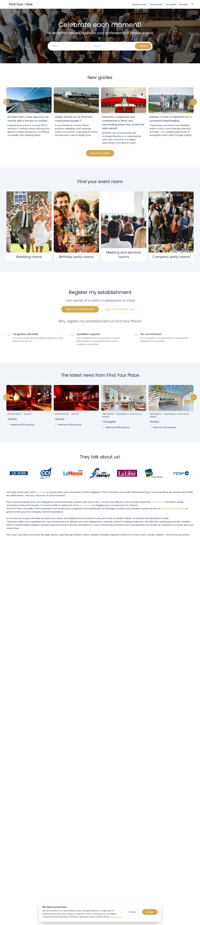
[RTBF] (181, 473)
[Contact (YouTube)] (100, 473)
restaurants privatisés (173, 508)
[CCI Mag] (46, 473)
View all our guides (100, 153)
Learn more (115, 916)
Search (143, 46)
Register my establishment (80, 309)
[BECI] (154, 473)
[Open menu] (192, 4)
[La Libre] (127, 473)
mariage (40, 492)
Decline (132, 912)
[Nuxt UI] (20, 4)
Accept (149, 912)
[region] (100, 116)
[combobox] (70, 46)
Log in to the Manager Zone (119, 309)
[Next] (193, 102)
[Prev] (6, 102)
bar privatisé (85, 505)
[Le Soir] (19, 473)
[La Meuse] (73, 473)
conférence (158, 502)
